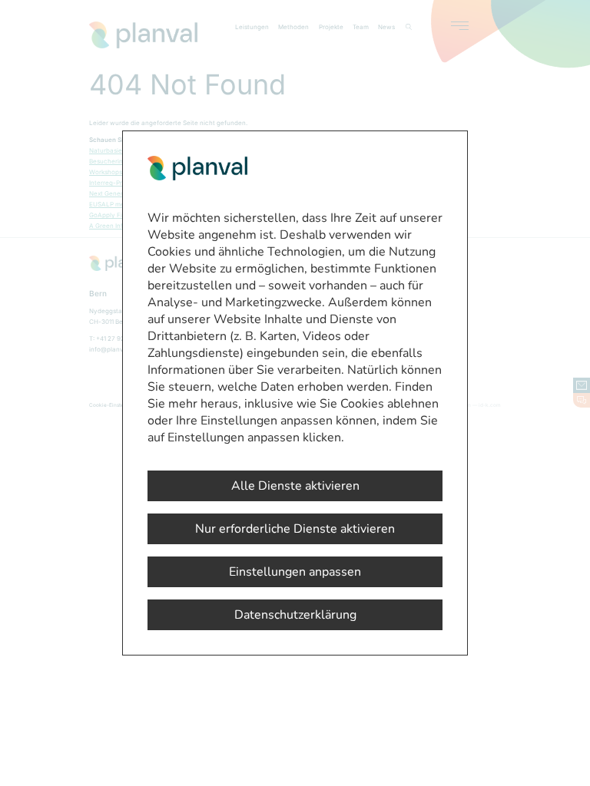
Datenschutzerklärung (295, 614)
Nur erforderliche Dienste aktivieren (295, 528)
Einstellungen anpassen (295, 571)
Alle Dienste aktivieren (295, 485)
